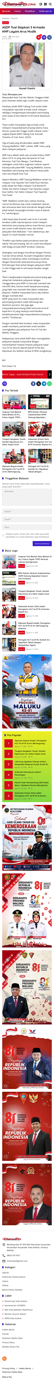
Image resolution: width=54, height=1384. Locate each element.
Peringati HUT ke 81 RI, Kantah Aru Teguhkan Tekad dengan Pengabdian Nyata (38, 469)
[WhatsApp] (49, 383)
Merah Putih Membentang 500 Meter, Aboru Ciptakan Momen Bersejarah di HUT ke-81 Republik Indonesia (32, 784)
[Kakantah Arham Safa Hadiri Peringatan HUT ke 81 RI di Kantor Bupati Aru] (40, 429)
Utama (5, 1281)
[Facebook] (33, 383)
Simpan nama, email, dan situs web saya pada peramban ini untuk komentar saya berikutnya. (28, 535)
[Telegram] (44, 383)
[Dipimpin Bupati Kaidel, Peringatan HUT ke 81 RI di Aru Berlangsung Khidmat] (14, 456)
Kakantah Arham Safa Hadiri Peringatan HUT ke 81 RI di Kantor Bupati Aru (40, 442)
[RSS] (4, 1358)
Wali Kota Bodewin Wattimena (19, 1309)
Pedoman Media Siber (12, 1338)
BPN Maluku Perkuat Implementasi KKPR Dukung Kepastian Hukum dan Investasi (37, 415)
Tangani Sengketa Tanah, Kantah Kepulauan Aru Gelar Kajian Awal (14, 442)
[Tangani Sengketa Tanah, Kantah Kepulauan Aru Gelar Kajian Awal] (14, 429)
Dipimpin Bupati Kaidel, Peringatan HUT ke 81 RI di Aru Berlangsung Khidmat (13, 469)
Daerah (5, 23)
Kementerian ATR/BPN (15, 1305)
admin (4, 36)
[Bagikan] (49, 37)
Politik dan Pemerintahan (14, 1277)
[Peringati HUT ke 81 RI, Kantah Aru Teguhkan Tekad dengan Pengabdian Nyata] (40, 456)
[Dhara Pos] (19, 4)
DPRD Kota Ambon (13, 1318)
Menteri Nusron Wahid (15, 1314)
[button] (40, 4)
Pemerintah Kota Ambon (16, 1301)
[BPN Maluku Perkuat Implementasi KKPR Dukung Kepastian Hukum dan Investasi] (40, 401)
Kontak (5, 1334)
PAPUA (5, 1285)
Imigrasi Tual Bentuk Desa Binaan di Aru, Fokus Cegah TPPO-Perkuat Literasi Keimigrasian (11, 415)
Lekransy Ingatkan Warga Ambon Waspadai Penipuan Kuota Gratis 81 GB (31, 763)
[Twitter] (38, 383)
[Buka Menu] (45, 4)
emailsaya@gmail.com (17, 1261)
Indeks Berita (8, 1329)
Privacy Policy (8, 1342)
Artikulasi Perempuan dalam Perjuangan (28, 773)
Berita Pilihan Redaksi (12, 1289)
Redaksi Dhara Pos (10, 1346)
